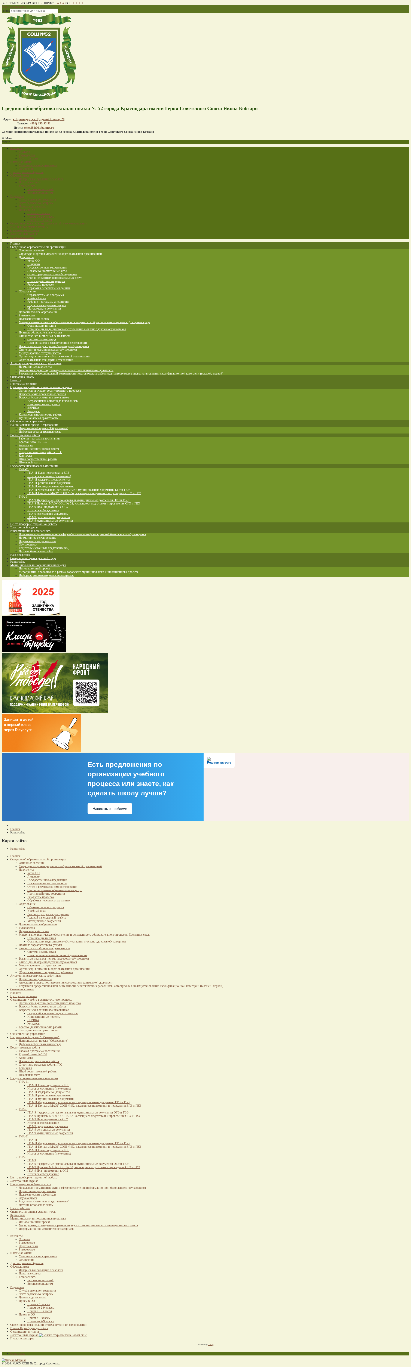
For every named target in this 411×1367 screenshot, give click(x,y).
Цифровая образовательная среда (40, 431)
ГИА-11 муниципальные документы (50, 486)
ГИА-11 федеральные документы (48, 479)
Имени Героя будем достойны (29, 227)
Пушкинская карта (22, 237)
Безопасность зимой (40, 189)
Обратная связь (28, 158)
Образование (27, 291)
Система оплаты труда (41, 339)
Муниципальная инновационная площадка (38, 565)
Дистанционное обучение (26, 172)
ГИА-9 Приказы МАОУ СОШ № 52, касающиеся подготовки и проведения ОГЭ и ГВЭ (83, 503)
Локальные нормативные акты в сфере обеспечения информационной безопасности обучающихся (82, 534)
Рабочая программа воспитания (39, 438)
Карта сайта (17, 561)
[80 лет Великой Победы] (31, 614)
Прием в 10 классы (39, 220)
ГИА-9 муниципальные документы (50, 520)
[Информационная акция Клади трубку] (34, 651)
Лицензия (33, 264)
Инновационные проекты (43, 404)
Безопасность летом (40, 192)
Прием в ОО (27, 209)
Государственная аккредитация (47, 267)
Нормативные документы (35, 366)
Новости (15, 380)
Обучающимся (19, 175)
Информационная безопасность (30, 530)
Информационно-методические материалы (46, 575)
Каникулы (25, 455)
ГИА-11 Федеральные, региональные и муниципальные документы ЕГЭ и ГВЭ (78, 489)
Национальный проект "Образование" (35, 424)
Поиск (6, 10)
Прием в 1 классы (38, 213)
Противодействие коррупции (46, 281)
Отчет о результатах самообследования (52, 274)
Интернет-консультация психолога (41, 179)
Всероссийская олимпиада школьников (44, 397)
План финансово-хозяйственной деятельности (57, 342)
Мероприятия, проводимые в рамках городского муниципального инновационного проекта (78, 572)
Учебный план (36, 298)
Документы (26, 257)
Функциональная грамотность (38, 418)
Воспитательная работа (25, 435)
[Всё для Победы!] (55, 712)
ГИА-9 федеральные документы (47, 513)
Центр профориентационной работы (33, 524)
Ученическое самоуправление (38, 165)
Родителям (17, 196)
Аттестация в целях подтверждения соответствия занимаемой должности (66, 370)
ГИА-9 (23, 496)
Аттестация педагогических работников (35, 363)
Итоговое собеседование (43, 510)
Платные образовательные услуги (40, 332)
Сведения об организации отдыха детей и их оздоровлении (48, 223)
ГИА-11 (24, 469)
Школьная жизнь (21, 162)
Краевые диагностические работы (40, 414)
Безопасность (27, 185)
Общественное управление (27, 421)
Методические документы (44, 308)
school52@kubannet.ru (39, 127)
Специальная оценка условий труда (33, 558)
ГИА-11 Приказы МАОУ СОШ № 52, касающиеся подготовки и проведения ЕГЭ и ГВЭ (84, 493)
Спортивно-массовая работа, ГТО (40, 452)
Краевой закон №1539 (33, 442)
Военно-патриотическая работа (39, 448)
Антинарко (26, 445)
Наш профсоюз (20, 554)
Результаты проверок (40, 284)
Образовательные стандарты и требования (46, 359)
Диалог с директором (32, 206)
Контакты (16, 148)
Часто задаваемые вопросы (36, 203)
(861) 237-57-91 (40, 123)
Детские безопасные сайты (36, 551)
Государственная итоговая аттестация (34, 465)
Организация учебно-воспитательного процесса (41, 387)
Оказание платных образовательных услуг (54, 277)
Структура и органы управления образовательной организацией (60, 253)
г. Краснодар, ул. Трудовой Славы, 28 (38, 119)
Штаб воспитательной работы (38, 459)
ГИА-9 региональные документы (48, 517)
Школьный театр (29, 462)
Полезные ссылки (30, 182)
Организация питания (24, 230)
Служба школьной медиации (37, 199)
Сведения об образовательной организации (38, 247)
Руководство (27, 155)
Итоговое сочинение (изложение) (49, 476)
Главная (15, 243)
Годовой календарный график (46, 305)
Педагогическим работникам (37, 541)
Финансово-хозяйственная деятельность (44, 336)
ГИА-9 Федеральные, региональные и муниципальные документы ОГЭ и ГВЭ (77, 500)
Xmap (210, 1344)
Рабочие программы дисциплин (48, 301)
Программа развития (23, 383)
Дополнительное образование (38, 312)
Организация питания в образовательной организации (54, 356)
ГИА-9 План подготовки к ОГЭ (47, 1170)
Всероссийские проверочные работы (42, 394)
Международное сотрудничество (40, 353)
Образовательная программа (45, 294)
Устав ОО (33, 260)
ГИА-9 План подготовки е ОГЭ (47, 507)
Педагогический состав (34, 318)
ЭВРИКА (33, 407)
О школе (24, 151)
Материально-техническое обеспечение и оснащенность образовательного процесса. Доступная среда (84, 322)
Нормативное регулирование (37, 537)
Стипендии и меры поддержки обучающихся (48, 349)
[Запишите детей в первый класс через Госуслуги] (41, 751)
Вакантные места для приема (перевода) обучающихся (54, 346)
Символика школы (22, 377)
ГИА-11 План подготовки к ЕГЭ (48, 472)
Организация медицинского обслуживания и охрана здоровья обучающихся (76, 329)
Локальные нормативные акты (47, 271)
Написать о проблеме (110, 809)
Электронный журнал (24, 233)
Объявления (26, 168)
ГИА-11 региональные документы (49, 483)
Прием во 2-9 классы (40, 216)
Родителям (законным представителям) (44, 548)
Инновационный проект (34, 568)
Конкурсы (33, 411)
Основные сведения (31, 250)
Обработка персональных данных (48, 288)
